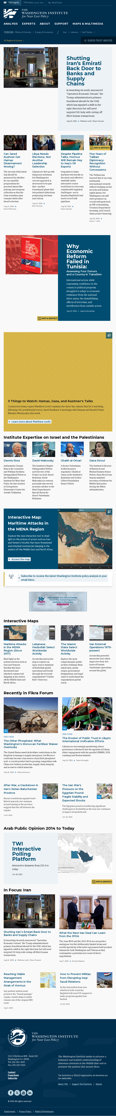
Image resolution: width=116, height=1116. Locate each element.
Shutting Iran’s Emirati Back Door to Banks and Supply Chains (84, 71)
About (45, 23)
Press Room (13, 1075)
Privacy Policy (25, 1111)
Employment (10, 1111)
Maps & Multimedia (88, 23)
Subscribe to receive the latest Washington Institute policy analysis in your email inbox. (64, 577)
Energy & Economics (44, 32)
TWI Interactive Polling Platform (26, 851)
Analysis (11, 23)
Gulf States (87, 32)
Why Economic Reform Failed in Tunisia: (79, 256)
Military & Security (23, 32)
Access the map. (20, 559)
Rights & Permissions (44, 1111)
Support (61, 23)
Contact (11, 1072)
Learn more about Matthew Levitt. (31, 421)
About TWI (63, 1084)
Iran (65, 32)
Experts (28, 23)
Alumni (99, 1084)
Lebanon (75, 32)
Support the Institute (82, 1084)
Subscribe (12, 1078)
